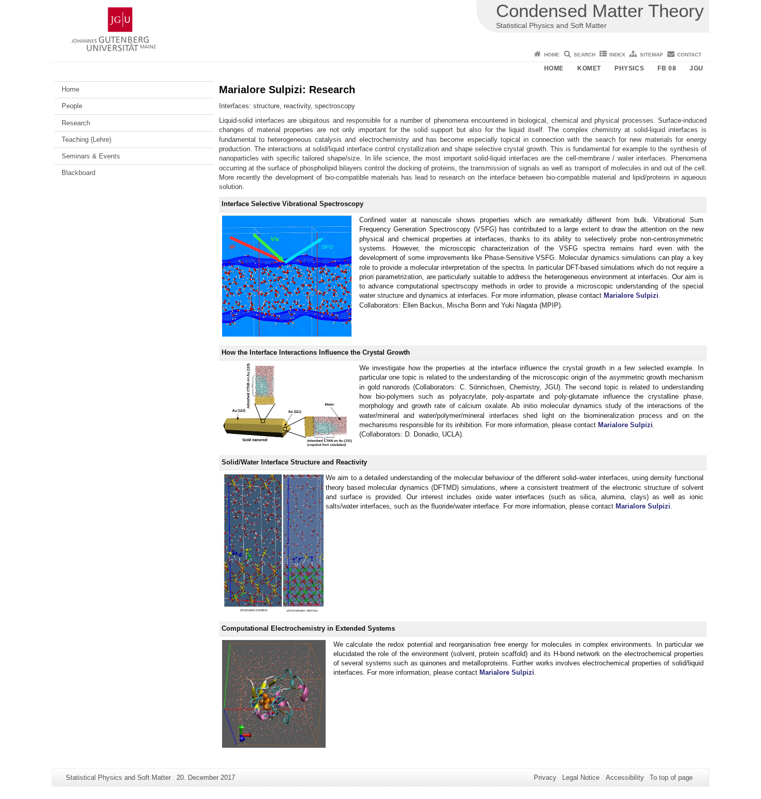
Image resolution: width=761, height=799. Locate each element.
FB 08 (666, 68)
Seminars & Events (91, 156)
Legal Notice (580, 777)
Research (76, 123)
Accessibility (625, 777)
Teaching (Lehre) (86, 139)
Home (552, 54)
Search (584, 54)
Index (617, 54)
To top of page (671, 777)
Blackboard (78, 173)
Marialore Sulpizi (631, 295)
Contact (689, 54)
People (72, 106)
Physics (629, 68)
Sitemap (651, 54)
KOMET (589, 68)
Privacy (545, 777)
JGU (697, 68)
